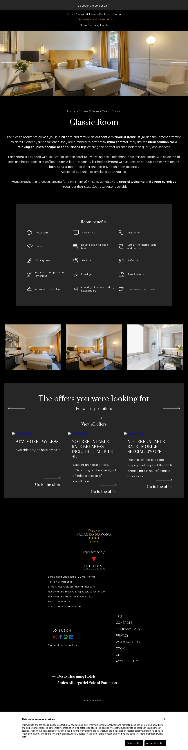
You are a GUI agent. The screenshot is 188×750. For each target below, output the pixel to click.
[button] (9, 62)
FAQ (119, 640)
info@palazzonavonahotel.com (76, 610)
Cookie (122, 672)
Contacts (124, 646)
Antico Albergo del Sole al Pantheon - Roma (94, 14)
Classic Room (111, 111)
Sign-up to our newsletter (63, 668)
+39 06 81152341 (62, 605)
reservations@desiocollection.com (86, 615)
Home (71, 111)
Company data (128, 652)
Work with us (128, 665)
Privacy (122, 659)
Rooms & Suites (89, 111)
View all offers (94, 424)
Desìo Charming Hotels (94, 25)
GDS (119, 678)
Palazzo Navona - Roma (94, 19)
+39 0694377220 (83, 620)
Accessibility (127, 685)
